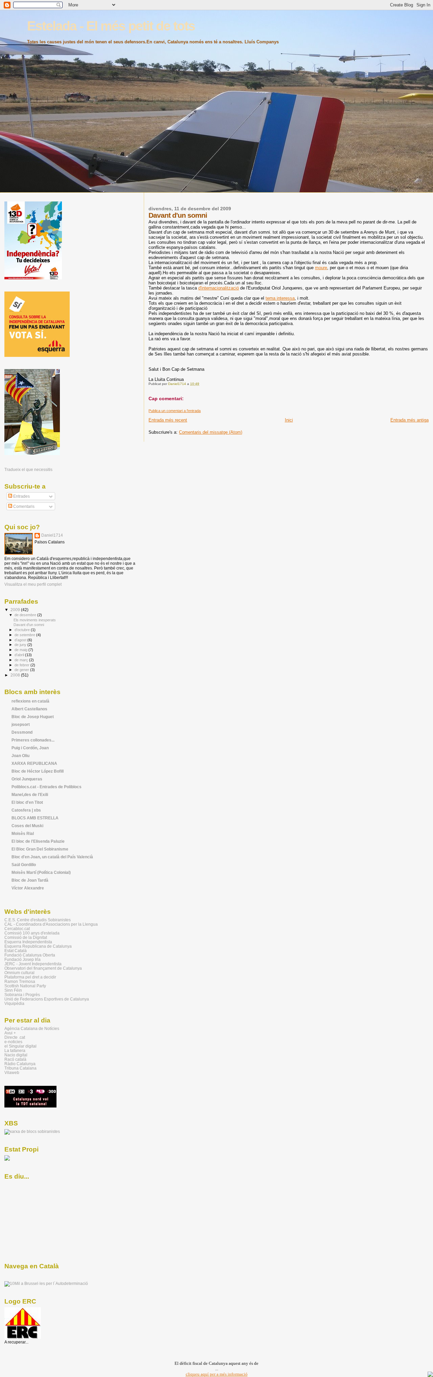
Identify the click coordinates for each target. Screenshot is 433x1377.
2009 (15, 609)
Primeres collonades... (33, 740)
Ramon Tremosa (19, 981)
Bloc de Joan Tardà (30, 880)
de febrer (22, 665)
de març (22, 660)
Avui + (10, 1033)
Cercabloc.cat (17, 928)
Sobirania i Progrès (22, 994)
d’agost (21, 640)
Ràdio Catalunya (20, 1063)
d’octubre (23, 630)
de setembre (25, 635)
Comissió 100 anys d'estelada (32, 933)
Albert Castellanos (29, 709)
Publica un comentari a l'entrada (175, 411)
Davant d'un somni (29, 625)
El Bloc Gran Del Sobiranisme (40, 849)
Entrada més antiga (409, 420)
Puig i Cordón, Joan (30, 748)
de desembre (26, 615)
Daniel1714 (52, 535)
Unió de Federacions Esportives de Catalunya (46, 999)
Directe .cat (14, 1037)
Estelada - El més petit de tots (111, 26)
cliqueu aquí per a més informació (217, 1374)
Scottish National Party (25, 986)
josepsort (21, 724)
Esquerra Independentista (28, 942)
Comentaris (23, 506)
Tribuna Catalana (20, 1068)
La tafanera (14, 1050)
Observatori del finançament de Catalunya (43, 968)
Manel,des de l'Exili (30, 794)
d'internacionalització (218, 288)
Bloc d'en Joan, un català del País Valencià (52, 857)
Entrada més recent (168, 420)
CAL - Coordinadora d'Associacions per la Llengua (51, 924)
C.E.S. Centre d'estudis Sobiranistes (37, 920)
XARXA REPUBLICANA (34, 763)
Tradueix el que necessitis (28, 469)
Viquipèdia (14, 1003)
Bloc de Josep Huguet (33, 716)
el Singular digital (20, 1046)
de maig (21, 650)
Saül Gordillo (24, 864)
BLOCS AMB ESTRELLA (35, 818)
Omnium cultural (19, 972)
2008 (15, 675)
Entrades (21, 496)
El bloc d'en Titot (27, 802)
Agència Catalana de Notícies (31, 1028)
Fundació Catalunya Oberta (29, 955)
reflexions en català (30, 701)
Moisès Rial (23, 833)
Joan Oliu (20, 755)
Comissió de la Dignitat (25, 937)
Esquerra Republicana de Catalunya (38, 946)
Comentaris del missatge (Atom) (210, 432)
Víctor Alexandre (28, 888)
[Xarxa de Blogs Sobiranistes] (32, 1131)
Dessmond (22, 732)
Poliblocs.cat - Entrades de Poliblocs (47, 786)
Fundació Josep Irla (22, 959)
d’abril (20, 655)
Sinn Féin (13, 990)
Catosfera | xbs (26, 810)
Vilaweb (11, 1072)
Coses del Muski (27, 825)
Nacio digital (15, 1055)
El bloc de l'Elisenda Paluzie (38, 841)
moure (321, 267)
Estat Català (15, 950)
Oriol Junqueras (27, 779)
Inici (289, 420)
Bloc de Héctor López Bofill (38, 771)
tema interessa (280, 298)
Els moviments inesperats (35, 620)
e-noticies (13, 1041)
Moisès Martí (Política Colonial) (41, 872)
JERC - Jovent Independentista (33, 964)
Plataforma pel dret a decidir (30, 977)
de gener (22, 670)
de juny (21, 645)
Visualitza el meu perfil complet (33, 584)
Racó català (15, 1059)
